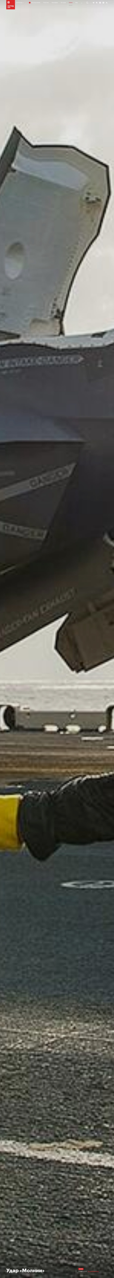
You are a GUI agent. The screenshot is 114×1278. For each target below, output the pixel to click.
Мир (76, 2)
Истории (63, 2)
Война (70, 2)
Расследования (35, 2)
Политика (46, 2)
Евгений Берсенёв (93, 1271)
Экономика (55, 2)
